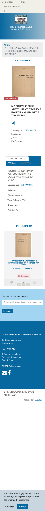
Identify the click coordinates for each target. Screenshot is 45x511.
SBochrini (39, 400)
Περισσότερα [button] (23, 500)
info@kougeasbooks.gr (13, 6)
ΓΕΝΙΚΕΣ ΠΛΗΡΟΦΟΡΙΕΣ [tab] (17, 159)
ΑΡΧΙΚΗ (7, 45)
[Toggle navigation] (5, 35)
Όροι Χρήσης (7, 360)
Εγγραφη (7, 311)
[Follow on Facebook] (9, 373)
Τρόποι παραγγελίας (11, 354)
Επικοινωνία (7, 343)
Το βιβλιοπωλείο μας (11, 340)
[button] (7, 260)
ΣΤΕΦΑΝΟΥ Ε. (31, 130)
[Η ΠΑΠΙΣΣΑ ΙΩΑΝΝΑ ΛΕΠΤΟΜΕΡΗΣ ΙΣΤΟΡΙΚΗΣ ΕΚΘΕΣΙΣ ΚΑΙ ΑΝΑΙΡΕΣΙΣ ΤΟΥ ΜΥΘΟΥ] (23, 244)
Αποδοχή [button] (22, 506)
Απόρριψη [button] (9, 506)
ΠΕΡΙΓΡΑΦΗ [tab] (12, 163)
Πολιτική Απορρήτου (11, 357)
